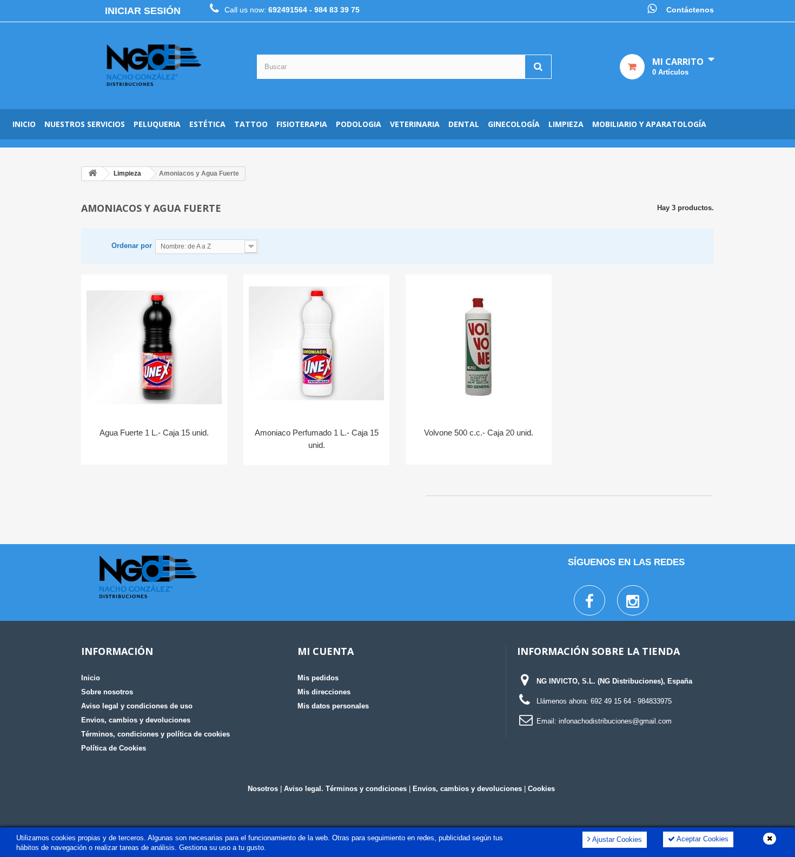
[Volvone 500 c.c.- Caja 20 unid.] (478, 346)
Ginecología (514, 124)
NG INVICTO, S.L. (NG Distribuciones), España (614, 681)
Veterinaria (415, 124)
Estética (207, 124)
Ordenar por (131, 246)
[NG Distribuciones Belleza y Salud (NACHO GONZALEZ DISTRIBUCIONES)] (154, 66)
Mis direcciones (323, 692)
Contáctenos (690, 9)
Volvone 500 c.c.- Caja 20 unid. (478, 432)
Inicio (24, 124)
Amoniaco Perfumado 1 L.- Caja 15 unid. (317, 439)
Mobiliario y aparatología (649, 124)
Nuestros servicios (84, 124)
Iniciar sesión (143, 10)
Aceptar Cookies (701, 839)
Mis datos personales (333, 706)
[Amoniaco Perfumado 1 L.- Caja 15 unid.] (316, 346)
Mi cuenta (325, 651)
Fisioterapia (301, 124)
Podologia (358, 124)
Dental (463, 124)
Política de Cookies (113, 748)
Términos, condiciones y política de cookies (155, 734)
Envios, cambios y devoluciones (135, 720)
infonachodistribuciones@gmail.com (615, 721)
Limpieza (566, 124)
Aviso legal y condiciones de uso (137, 706)
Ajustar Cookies (616, 839)
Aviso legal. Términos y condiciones (345, 789)
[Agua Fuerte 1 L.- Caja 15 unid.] (154, 346)
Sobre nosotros (107, 692)
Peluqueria (157, 124)
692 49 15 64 (611, 701)
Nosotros (263, 789)
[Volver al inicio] (92, 173)
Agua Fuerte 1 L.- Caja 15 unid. (154, 432)
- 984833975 (652, 701)
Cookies (541, 789)
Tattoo (251, 124)
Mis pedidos (318, 678)
